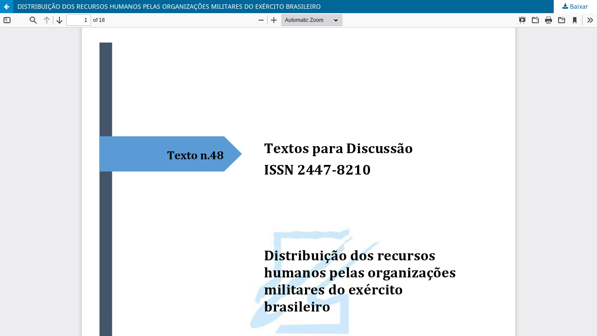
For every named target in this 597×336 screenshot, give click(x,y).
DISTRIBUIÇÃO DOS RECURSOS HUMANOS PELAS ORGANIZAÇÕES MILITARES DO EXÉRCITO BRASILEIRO (169, 6)
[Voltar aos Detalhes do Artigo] (6, 6)
